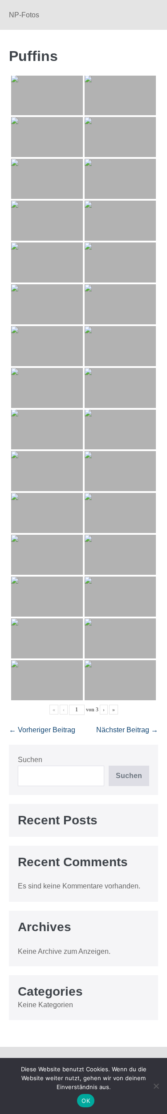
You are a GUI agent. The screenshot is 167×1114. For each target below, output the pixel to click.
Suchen (30, 759)
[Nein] (155, 1086)
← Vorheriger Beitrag (42, 730)
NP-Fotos (24, 15)
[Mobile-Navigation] (155, 15)
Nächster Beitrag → (127, 730)
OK (85, 1100)
